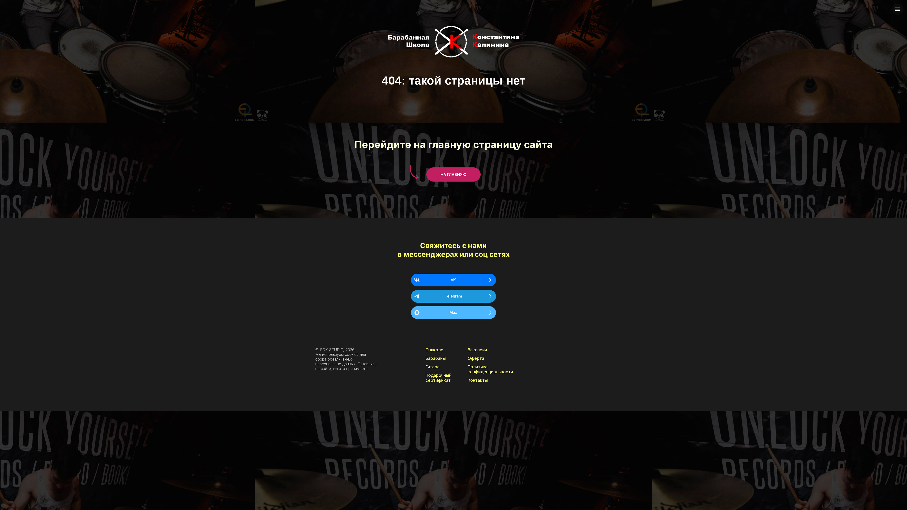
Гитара (432, 366)
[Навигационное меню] (897, 9)
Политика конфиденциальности (490, 369)
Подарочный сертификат (438, 378)
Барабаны (435, 358)
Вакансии (477, 349)
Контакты (478, 380)
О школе (434, 349)
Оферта (476, 358)
